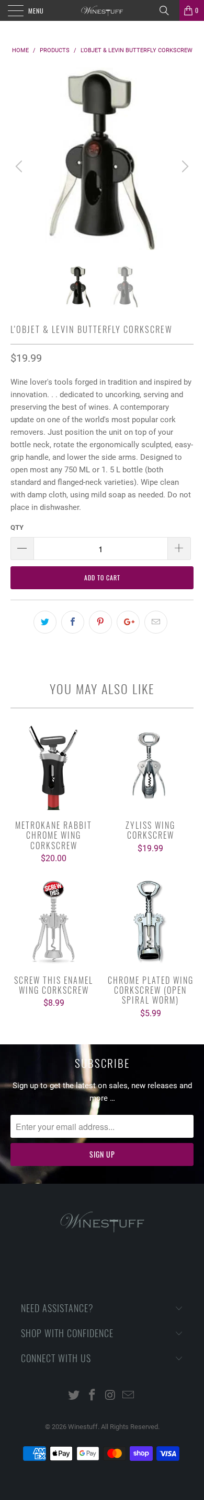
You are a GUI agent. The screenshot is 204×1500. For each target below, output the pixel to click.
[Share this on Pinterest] (100, 622)
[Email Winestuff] (129, 1396)
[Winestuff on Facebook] (92, 1396)
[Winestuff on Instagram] (111, 1396)
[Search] (167, 10)
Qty (17, 527)
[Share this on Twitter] (44, 622)
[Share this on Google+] (128, 622)
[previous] (20, 166)
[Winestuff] (102, 10)
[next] (183, 166)
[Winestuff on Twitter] (74, 1396)
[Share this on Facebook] (72, 622)
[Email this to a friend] (155, 622)
